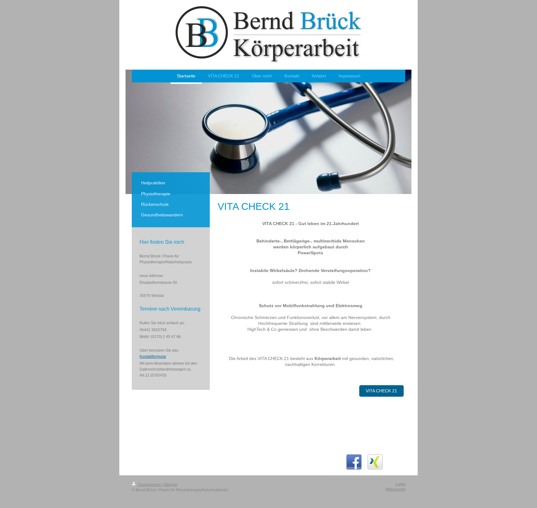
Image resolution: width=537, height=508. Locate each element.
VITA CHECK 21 (381, 390)
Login (400, 484)
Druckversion (149, 485)
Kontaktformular (153, 356)
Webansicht (395, 489)
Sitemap (170, 485)
